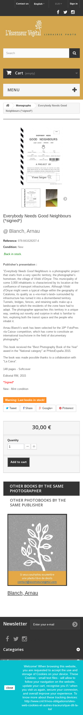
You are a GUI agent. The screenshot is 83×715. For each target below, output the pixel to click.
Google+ (47, 408)
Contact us (22, 3)
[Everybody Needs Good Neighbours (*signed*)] (51, 198)
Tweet (13, 408)
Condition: (10, 247)
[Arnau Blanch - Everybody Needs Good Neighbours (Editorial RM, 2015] (30, 198)
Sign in (74, 3)
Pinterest (67, 408)
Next (65, 198)
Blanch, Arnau (21, 231)
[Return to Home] (8, 105)
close (9, 687)
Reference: (10, 240)
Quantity (13, 440)
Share (28, 408)
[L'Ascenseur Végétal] (41, 28)
